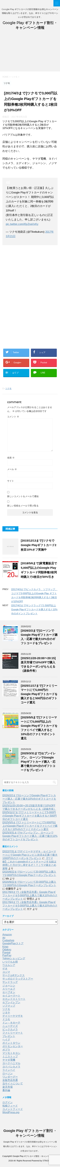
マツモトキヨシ (11, 1053)
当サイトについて (12, 1083)
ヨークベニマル (11, 1063)
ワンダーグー (10, 1076)
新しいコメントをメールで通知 (23, 496)
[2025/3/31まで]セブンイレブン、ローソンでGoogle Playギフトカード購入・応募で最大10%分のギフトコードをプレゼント (38, 762)
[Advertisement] (30, 52)
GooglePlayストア (13, 943)
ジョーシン (8, 985)
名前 (11, 457)
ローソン (7, 1073)
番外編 (6, 1090)
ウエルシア (8, 965)
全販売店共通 (10, 1080)
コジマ (6, 972)
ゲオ (5, 968)
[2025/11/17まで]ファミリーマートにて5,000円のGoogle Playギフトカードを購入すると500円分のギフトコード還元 (39, 694)
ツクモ (8, 388)
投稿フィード (10, 1105)
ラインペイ (8, 1070)
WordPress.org (10, 1112)
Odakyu (6, 949)
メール (12, 469)
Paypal (6, 952)
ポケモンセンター (12, 1046)
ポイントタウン (11, 1043)
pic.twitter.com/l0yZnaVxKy (22, 224)
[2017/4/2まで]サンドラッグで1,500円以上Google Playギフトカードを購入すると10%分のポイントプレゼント (34, 609)
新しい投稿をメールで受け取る (23, 505)
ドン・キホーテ (11, 1022)
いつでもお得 (10, 961)
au (3, 937)
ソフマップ (8, 1005)
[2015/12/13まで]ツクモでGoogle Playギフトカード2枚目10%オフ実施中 (38, 545)
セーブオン (8, 992)
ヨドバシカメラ (11, 1066)
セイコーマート (11, 995)
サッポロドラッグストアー (17, 978)
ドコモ (6, 1019)
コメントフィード (12, 1109)
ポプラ (6, 1049)
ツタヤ (6, 1012)
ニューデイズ (10, 1026)
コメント (13, 416)
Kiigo (5, 946)
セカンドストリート (13, 999)
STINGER (47, 1161)
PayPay (6, 955)
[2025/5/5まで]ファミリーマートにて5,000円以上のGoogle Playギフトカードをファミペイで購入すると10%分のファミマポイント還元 (29, 826)
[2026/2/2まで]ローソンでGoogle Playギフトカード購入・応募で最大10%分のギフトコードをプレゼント (29, 799)
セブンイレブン (11, 1002)
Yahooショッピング (13, 958)
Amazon (7, 934)
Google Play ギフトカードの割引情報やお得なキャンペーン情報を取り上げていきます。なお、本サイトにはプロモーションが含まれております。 (30, 1146)
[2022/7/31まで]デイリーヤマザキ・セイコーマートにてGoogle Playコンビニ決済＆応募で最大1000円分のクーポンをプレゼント (29, 855)
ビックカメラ (10, 1029)
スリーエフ (8, 988)
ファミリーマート (12, 1032)
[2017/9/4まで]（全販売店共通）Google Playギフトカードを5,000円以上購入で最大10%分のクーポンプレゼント (29, 895)
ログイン (7, 1102)
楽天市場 (7, 1087)
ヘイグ (6, 1039)
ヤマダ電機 (8, 1059)
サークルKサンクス (13, 975)
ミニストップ (10, 1056)
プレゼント (8, 1036)
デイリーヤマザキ (12, 1016)
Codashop (8, 940)
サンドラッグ (10, 982)
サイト (10, 481)
